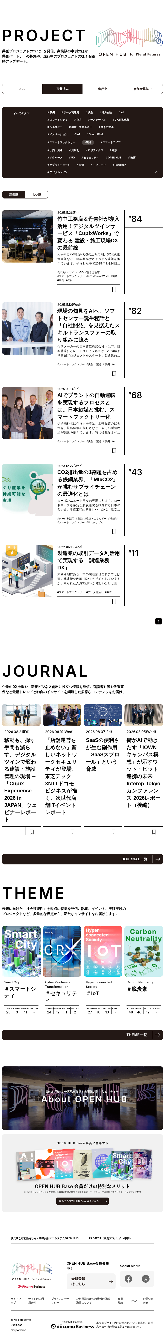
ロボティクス (94, 150)
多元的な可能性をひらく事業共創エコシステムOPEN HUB (45, 1238)
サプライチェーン (58, 164)
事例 (51, 112)
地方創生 (106, 112)
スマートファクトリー (61, 142)
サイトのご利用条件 (36, 1300)
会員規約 (120, 1300)
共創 (89, 112)
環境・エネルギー (80, 127)
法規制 (74, 150)
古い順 (36, 194)
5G (72, 157)
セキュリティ (90, 157)
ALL (22, 89)
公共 (78, 119)
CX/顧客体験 (121, 119)
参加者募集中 (143, 89)
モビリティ (98, 164)
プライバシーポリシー (60, 1300)
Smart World (95, 134)
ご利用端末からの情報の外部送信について (93, 1300)
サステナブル (97, 119)
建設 (113, 150)
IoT (77, 134)
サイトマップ (16, 1300)
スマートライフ (111, 142)
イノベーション (57, 134)
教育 (132, 157)
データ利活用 (70, 112)
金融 (80, 164)
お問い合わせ (148, 1300)
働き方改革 (106, 127)
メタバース (55, 157)
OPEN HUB (114, 157)
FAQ (134, 1300)
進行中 (102, 89)
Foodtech (119, 164)
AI (121, 112)
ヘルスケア (55, 127)
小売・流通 (55, 150)
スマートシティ (57, 119)
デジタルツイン (57, 172)
